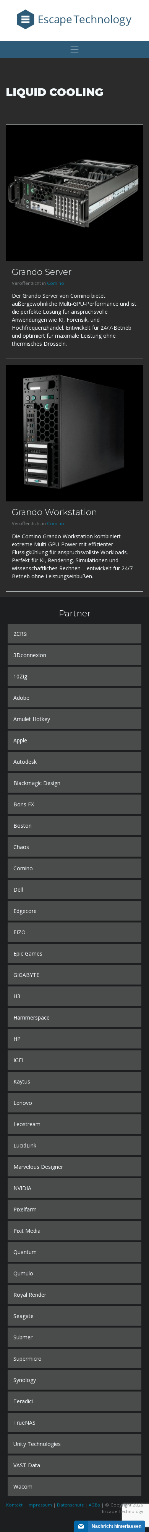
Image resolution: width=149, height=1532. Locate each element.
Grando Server (41, 272)
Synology (24, 1380)
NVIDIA (22, 1188)
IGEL (19, 1060)
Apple (20, 740)
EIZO (19, 932)
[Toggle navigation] (74, 49)
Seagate (23, 1316)
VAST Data (26, 1465)
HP (17, 1038)
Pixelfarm (25, 1209)
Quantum (25, 1252)
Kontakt (14, 1505)
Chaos (21, 847)
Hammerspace (31, 1017)
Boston (22, 825)
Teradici (23, 1401)
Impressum (40, 1505)
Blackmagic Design (36, 783)
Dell (18, 889)
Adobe (21, 697)
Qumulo (23, 1273)
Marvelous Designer (38, 1166)
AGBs (94, 1505)
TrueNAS (24, 1422)
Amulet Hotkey (31, 719)
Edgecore (25, 910)
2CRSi (20, 633)
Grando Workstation (54, 512)
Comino (55, 283)
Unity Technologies (37, 1443)
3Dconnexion (29, 655)
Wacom (22, 1486)
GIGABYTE (26, 974)
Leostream (26, 1124)
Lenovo (22, 1102)
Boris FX (23, 804)
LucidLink (24, 1145)
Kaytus (21, 1081)
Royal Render (29, 1294)
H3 (16, 996)
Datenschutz (70, 1505)
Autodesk (25, 761)
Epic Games (27, 953)
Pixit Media (26, 1230)
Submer (22, 1337)
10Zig (20, 676)
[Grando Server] (74, 192)
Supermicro (27, 1358)
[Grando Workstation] (74, 432)
